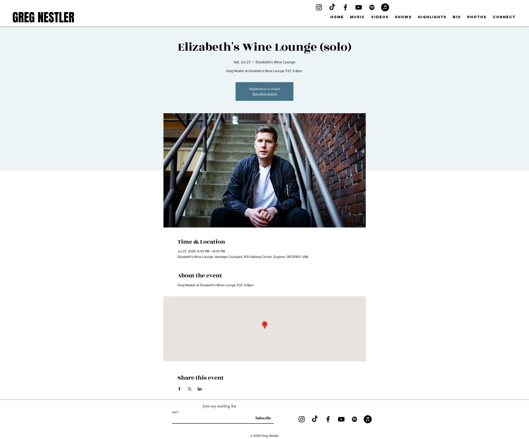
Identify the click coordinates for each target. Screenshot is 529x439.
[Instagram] (319, 7)
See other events (264, 94)
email (174, 412)
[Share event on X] (190, 389)
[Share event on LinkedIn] (200, 389)
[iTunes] (385, 7)
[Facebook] (345, 7)
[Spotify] (372, 7)
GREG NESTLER (43, 17)
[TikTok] (332, 7)
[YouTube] (359, 7)
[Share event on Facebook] (179, 389)
